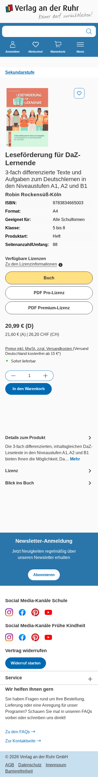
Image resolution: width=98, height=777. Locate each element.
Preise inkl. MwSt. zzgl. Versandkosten (39, 348)
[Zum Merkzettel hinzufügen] (79, 93)
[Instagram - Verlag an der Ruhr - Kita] (9, 637)
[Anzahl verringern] (13, 376)
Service (13, 677)
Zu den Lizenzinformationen (31, 264)
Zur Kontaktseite (20, 741)
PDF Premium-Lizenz (49, 308)
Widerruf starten (26, 663)
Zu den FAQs (17, 732)
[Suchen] (89, 31)
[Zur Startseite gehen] (49, 12)
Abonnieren (44, 574)
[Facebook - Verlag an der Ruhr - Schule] (22, 612)
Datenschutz (30, 765)
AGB (9, 765)
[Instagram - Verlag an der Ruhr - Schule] (9, 612)
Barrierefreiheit (19, 771)
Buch (49, 278)
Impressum (56, 765)
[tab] (49, 448)
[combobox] (42, 31)
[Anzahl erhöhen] (46, 376)
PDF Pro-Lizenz (49, 293)
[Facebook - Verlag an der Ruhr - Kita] (22, 637)
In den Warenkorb (29, 388)
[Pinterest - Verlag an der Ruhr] (35, 612)
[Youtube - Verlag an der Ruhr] (48, 612)
